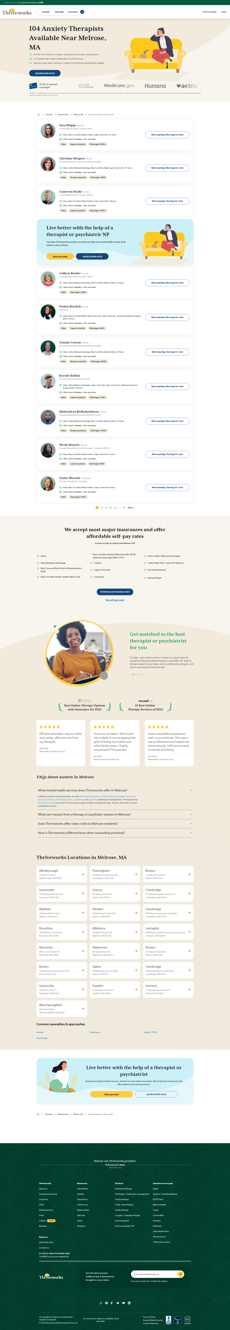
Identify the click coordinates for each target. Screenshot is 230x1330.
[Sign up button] (180, 1274)
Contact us (44, 1247)
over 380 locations (46, 803)
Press (41, 1215)
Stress (80, 1220)
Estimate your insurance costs (114, 591)
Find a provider (210, 12)
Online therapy (122, 1199)
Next (130, 507)
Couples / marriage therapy (127, 1215)
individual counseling (90, 796)
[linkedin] (129, 1303)
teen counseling (75, 799)
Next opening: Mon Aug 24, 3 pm (167, 317)
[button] (131, 682)
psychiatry (93, 799)
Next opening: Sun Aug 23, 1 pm (167, 352)
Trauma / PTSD (150, 1032)
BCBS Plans (158, 1199)
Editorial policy (46, 1210)
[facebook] (112, 1303)
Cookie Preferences (150, 1323)
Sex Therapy (42, 1038)
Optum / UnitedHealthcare (165, 1194)
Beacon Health (159, 1204)
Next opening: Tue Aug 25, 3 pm (167, 454)
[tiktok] (101, 1303)
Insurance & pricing (48, 1194)
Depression (95, 1032)
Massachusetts (63, 115)
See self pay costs (115, 600)
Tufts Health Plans (161, 1231)
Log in (224, 12)
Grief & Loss (82, 1204)
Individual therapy (123, 1188)
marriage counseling (125, 796)
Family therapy (121, 1210)
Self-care (81, 1215)
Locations (43, 1199)
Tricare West (158, 1215)
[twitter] (118, 1303)
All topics (81, 1226)
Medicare (157, 1226)
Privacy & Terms (149, 1317)
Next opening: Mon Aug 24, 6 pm (167, 134)
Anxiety (39, 1032)
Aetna (155, 1188)
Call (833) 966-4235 (45, 73)
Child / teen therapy (124, 1204)
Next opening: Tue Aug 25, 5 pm (167, 201)
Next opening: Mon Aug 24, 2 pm (167, 168)
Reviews (43, 1226)
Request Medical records (153, 1320)
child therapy (61, 799)
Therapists (49, 115)
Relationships (83, 1210)
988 (45, 1256)
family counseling (46, 799)
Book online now (11, 2)
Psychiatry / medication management (132, 1194)
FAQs (41, 1204)
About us (43, 1188)
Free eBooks (82, 1188)
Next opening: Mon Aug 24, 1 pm (167, 421)
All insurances (159, 1236)
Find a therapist (122, 1220)
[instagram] (106, 1303)
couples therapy (108, 796)
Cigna (155, 1210)
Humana (157, 1220)
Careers (42, 1220)
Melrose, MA (78, 115)
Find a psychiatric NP (124, 1226)
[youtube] (123, 1303)
